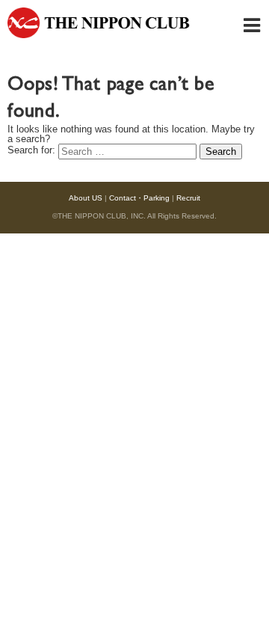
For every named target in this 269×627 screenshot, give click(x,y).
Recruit (188, 198)
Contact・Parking (139, 198)
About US (85, 198)
